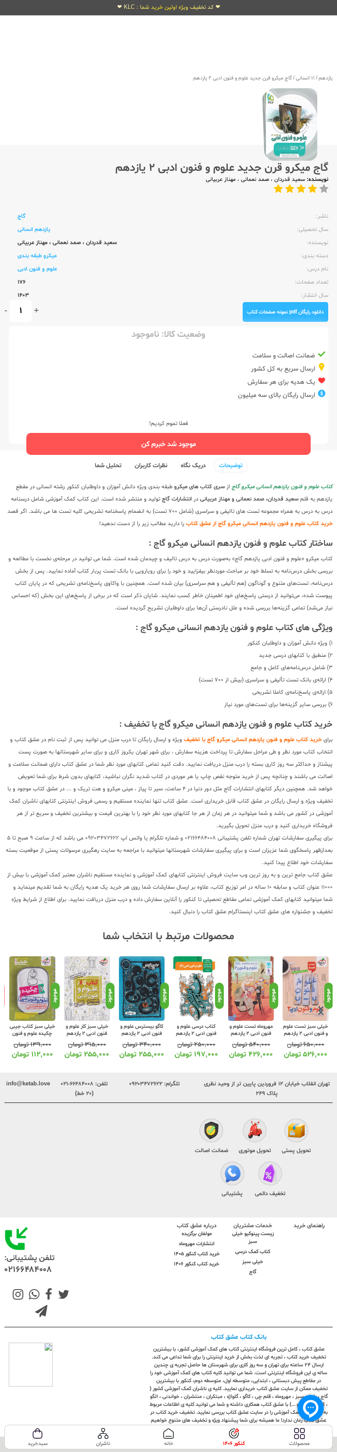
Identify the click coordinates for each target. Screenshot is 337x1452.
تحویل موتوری (255, 1151)
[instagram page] (18, 1295)
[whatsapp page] (32, 1295)
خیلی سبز (252, 1261)
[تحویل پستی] (296, 1132)
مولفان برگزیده (197, 1233)
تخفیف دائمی (270, 1194)
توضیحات (231, 465)
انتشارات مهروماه (197, 1243)
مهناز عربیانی (221, 180)
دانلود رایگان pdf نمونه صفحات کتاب (285, 312)
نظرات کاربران (151, 465)
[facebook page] (47, 1295)
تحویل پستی (296, 1151)
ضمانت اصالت (211, 1151)
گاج (21, 216)
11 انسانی (305, 78)
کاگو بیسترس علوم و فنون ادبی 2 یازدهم (141, 1030)
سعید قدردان (288, 180)
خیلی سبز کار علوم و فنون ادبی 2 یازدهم (87, 1030)
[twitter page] (61, 1295)
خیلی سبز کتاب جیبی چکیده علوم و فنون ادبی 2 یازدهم (32, 1033)
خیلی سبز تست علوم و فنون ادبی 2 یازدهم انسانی (305, 1033)
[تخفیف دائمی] (270, 1175)
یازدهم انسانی (34, 230)
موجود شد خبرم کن (168, 444)
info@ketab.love (28, 1084)
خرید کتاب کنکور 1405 (197, 1253)
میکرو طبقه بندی (37, 256)
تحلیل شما (108, 465)
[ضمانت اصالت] (211, 1132)
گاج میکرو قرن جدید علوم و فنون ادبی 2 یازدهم (242, 78)
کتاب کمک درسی (252, 1251)
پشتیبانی (232, 1194)
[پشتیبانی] (232, 1175)
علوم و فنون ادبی (37, 269)
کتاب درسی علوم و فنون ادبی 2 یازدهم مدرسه (196, 1033)
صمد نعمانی (254, 180)
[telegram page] (41, 1312)
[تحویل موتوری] (255, 1132)
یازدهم (326, 78)
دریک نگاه (193, 465)
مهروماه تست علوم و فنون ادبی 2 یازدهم (251, 1030)
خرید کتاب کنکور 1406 (196, 1264)
